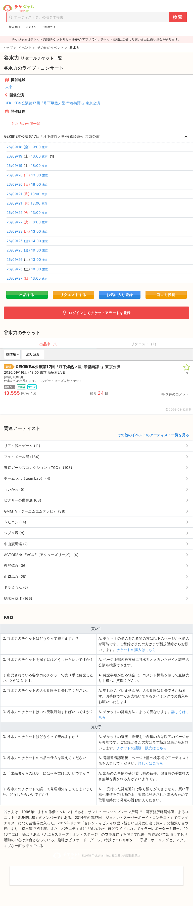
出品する (26, 294)
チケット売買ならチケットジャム (18, 8)
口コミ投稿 (166, 294)
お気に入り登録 (120, 294)
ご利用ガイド (50, 27)
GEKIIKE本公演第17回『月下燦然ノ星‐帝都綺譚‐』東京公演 (52, 103)
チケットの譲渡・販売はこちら (142, 748)
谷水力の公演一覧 (26, 123)
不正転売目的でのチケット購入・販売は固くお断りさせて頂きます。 (96, 873)
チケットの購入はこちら (136, 649)
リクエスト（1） (144, 344)
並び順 (11, 354)
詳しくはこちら (150, 763)
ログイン (30, 27)
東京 (9, 87)
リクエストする (73, 294)
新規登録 (14, 27)
